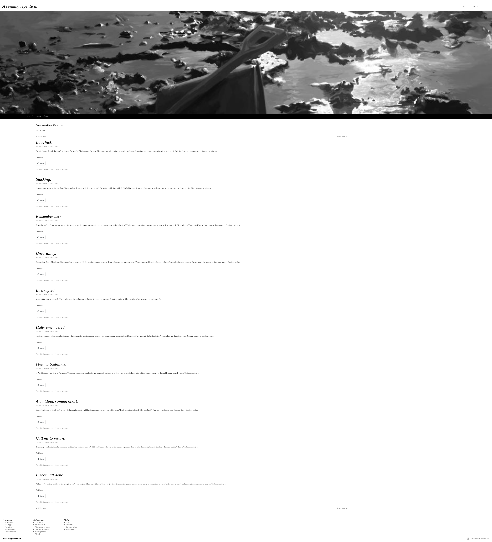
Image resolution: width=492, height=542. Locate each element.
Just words (39, 522)
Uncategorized (48, 169)
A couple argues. (10, 531)
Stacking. (43, 179)
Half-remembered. (51, 327)
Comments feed (71, 527)
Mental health (40, 525)
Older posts (41, 136)
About (39, 116)
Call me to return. (50, 438)
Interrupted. (45, 290)
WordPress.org (71, 529)
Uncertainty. (46, 253)
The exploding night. (42, 527)
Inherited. (44, 142)
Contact (46, 116)
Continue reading (209, 151)
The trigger (8, 525)
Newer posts (342, 136)
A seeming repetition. (20, 6)
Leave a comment (61, 169)
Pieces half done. (50, 475)
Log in (68, 522)
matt (56, 147)
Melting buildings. (51, 364)
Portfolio (30, 116)
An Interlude (9, 522)
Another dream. (10, 529)
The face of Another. (42, 529)
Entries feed (70, 525)
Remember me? (48, 216)
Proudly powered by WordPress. (479, 538)
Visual (37, 534)
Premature (8, 527)
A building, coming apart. (57, 401)
